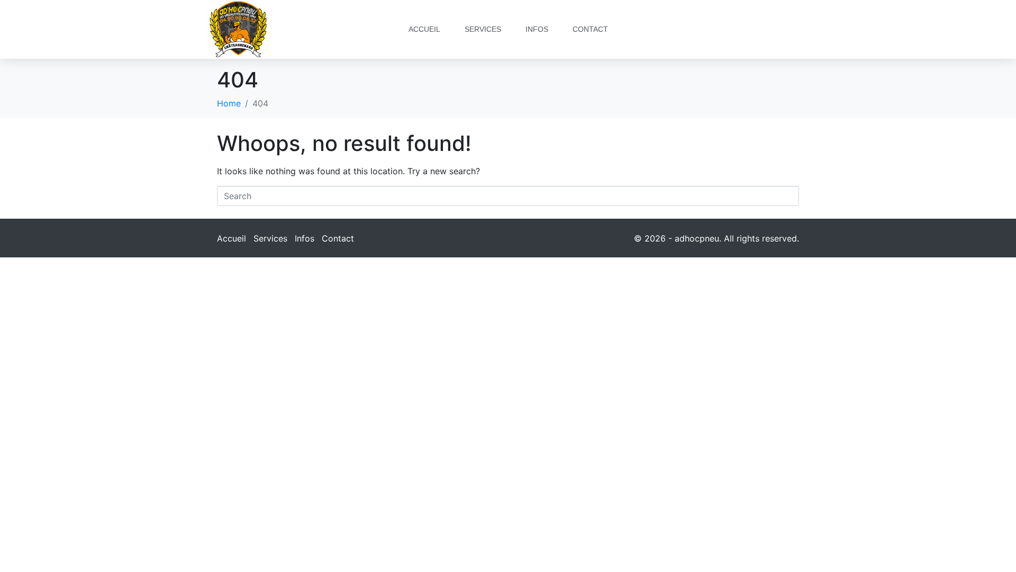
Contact (590, 29)
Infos (536, 29)
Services (483, 29)
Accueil (424, 29)
